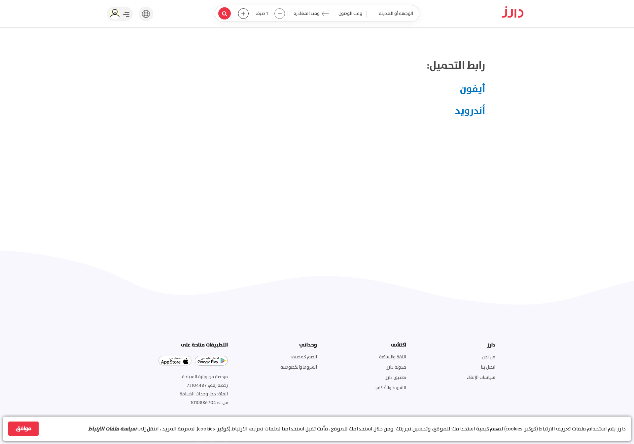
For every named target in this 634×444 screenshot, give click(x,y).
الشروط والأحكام (390, 387)
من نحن (488, 357)
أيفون (472, 89)
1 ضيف (262, 13)
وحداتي (308, 345)
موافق (23, 428)
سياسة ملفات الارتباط (112, 428)
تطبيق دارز (396, 377)
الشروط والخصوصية (298, 367)
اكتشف (398, 345)
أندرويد (470, 111)
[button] (146, 13)
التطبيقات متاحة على (204, 345)
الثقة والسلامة (392, 357)
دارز (491, 345)
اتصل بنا (488, 367)
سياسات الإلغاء (481, 377)
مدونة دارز (396, 367)
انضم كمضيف (304, 357)
